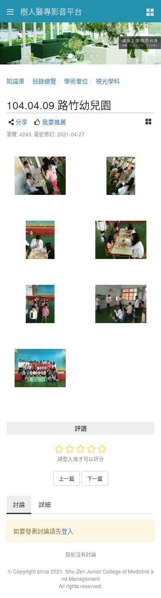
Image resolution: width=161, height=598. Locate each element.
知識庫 (15, 81)
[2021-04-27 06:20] (40, 176)
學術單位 (76, 81)
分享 (21, 121)
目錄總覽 (44, 81)
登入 (67, 531)
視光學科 (108, 81)
